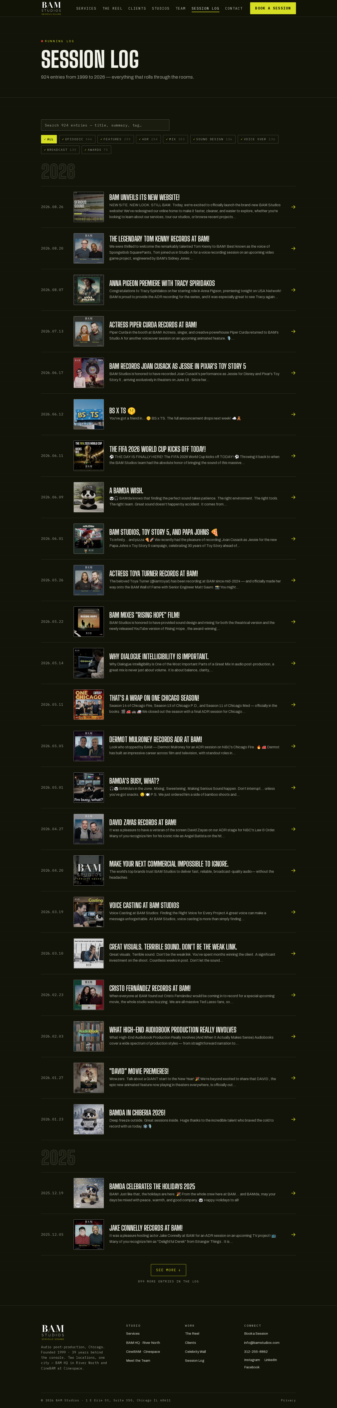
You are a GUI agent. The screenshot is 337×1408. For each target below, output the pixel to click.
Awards (96, 150)
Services (86, 8)
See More (168, 1270)
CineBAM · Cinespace (143, 1351)
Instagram (252, 1360)
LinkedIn (270, 1360)
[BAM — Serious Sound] (51, 8)
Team (181, 8)
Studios (161, 8)
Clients (137, 8)
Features (115, 139)
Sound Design (213, 139)
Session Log (205, 8)
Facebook (252, 1367)
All (49, 139)
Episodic (77, 139)
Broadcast (60, 150)
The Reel (112, 8)
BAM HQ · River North (143, 1343)
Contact (234, 8)
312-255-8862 (256, 1351)
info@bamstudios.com (261, 1343)
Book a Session (273, 8)
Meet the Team (138, 1360)
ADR (148, 139)
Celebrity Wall (195, 1351)
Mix (175, 139)
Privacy (288, 1400)
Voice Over (258, 139)
